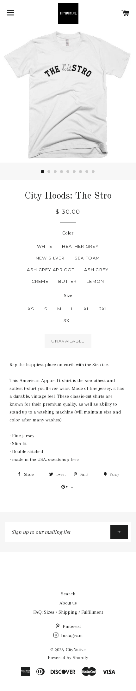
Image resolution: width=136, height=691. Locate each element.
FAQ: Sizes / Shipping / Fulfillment (68, 612)
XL (87, 308)
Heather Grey (80, 246)
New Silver (50, 257)
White (45, 246)
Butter (67, 281)
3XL (68, 320)
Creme (40, 281)
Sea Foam (87, 257)
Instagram (71, 635)
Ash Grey (96, 269)
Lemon (95, 281)
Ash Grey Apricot (50, 269)
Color (68, 233)
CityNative (76, 649)
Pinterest (71, 626)
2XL (103, 308)
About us (68, 603)
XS (31, 308)
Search (68, 594)
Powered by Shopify (68, 657)
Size (68, 295)
